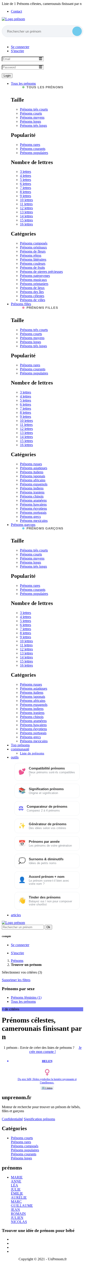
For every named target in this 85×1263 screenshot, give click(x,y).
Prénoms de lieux (32, 288)
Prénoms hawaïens (33, 504)
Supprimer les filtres (16, 980)
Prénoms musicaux (33, 280)
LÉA (14, 1185)
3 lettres (25, 171)
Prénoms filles (21, 304)
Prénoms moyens (32, 117)
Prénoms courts (31, 113)
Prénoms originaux (33, 247)
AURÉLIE (19, 1197)
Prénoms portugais (33, 512)
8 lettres (25, 192)
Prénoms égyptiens (33, 508)
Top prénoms (20, 745)
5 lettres (25, 180)
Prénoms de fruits (32, 267)
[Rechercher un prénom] (77, 31)
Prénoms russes (31, 464)
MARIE (17, 1177)
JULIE (16, 1189)
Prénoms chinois (32, 496)
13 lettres (26, 212)
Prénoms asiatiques (33, 468)
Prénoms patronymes (35, 276)
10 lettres (26, 200)
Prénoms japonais (32, 476)
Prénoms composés (33, 243)
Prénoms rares (30, 145)
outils (15, 757)
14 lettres (26, 216)
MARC (16, 1201)
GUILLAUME (22, 1205)
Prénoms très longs (33, 125)
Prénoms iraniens (32, 492)
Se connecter (20, 47)
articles (16, 915)
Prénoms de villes (32, 300)
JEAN (15, 1210)
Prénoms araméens (33, 500)
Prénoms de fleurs (33, 251)
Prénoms (17, 961)
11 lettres (26, 204)
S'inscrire (17, 51)
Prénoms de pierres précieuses (41, 272)
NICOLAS (19, 1222)
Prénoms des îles (32, 292)
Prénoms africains (32, 480)
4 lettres (25, 176)
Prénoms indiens (32, 488)
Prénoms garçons (23, 525)
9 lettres (25, 196)
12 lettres (26, 208)
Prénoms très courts (34, 109)
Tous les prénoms (23, 83)
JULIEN (17, 1218)
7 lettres (25, 188)
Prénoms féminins (26, 997)
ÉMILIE (17, 1193)
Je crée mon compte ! (55, 1050)
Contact (16, 11)
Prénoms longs (30, 121)
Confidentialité (12, 1119)
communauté (20, 749)
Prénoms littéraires (33, 259)
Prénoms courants (32, 149)
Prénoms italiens (31, 472)
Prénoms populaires (34, 153)
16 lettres (26, 224)
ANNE (16, 1181)
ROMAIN (18, 1214)
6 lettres (25, 184)
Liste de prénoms (32, 753)
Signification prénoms (39, 1119)
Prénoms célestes (32, 296)
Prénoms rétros (30, 255)
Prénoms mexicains (34, 521)
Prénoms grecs (30, 516)
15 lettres (26, 220)
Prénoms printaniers (34, 284)
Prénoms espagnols (33, 484)
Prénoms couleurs (32, 263)
